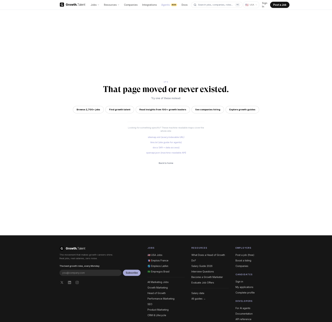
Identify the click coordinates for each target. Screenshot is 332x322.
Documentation (244, 313)
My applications (244, 287)
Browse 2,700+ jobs (88, 109)
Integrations (149, 4)
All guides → (198, 298)
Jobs (94, 4)
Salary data (197, 293)
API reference (243, 319)
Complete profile (245, 292)
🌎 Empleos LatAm (157, 266)
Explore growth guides (242, 109)
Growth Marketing (157, 287)
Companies (131, 4)
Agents (168, 4)
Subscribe (132, 272)
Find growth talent (119, 109)
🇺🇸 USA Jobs (154, 254)
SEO (149, 304)
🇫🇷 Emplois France (157, 260)
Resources (110, 4)
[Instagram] (77, 282)
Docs (185, 4)
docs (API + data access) (166, 147)
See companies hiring (207, 109)
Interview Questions (202, 271)
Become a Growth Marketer (207, 277)
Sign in (239, 281)
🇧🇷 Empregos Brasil (158, 271)
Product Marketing (158, 309)
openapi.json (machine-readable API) (166, 152)
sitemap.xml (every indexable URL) (166, 137)
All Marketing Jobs (158, 282)
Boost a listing (243, 260)
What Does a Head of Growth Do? (208, 257)
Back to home (166, 163)
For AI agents (243, 308)
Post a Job (279, 4)
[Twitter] (62, 282)
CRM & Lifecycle (156, 315)
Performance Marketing (160, 298)
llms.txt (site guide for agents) (166, 142)
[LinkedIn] (69, 282)
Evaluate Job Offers (202, 282)
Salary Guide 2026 (202, 266)
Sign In (264, 5)
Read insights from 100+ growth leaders (162, 109)
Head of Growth (156, 293)
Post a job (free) (245, 254)
